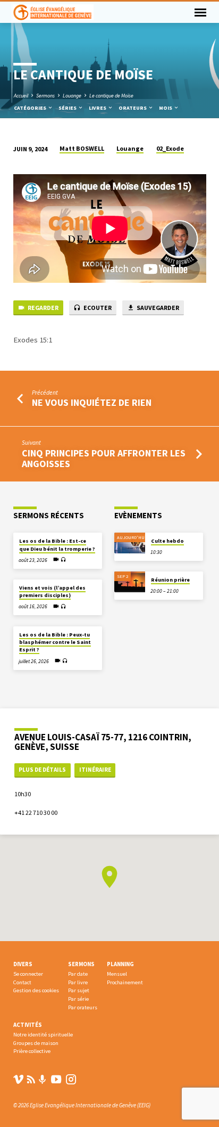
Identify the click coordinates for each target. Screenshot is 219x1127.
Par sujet (78, 990)
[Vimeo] (18, 1079)
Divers (22, 964)
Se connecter (28, 973)
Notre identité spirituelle (43, 1034)
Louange (72, 95)
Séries (68, 107)
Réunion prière (170, 579)
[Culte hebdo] (129, 543)
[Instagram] (71, 1079)
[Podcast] (42, 1079)
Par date (78, 973)
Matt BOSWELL (82, 148)
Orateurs (133, 107)
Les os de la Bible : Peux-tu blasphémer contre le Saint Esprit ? (55, 642)
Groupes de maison (35, 1043)
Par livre (78, 982)
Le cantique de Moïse (111, 95)
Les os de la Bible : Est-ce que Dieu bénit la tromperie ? (57, 544)
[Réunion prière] (129, 581)
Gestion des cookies (36, 990)
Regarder (42, 308)
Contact (22, 982)
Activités (27, 1024)
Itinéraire (95, 769)
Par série (78, 998)
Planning (120, 964)
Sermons (45, 95)
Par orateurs (82, 1007)
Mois (166, 107)
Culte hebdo (167, 540)
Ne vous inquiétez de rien (91, 402)
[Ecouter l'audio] (63, 560)
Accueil (21, 95)
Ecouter (97, 308)
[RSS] (31, 1079)
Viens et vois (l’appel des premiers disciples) (52, 591)
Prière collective (31, 1051)
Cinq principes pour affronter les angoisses (104, 458)
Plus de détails (42, 769)
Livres (98, 107)
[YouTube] (56, 1079)
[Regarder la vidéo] (56, 559)
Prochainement (125, 982)
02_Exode (170, 148)
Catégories (30, 107)
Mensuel (117, 973)
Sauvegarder (157, 308)
